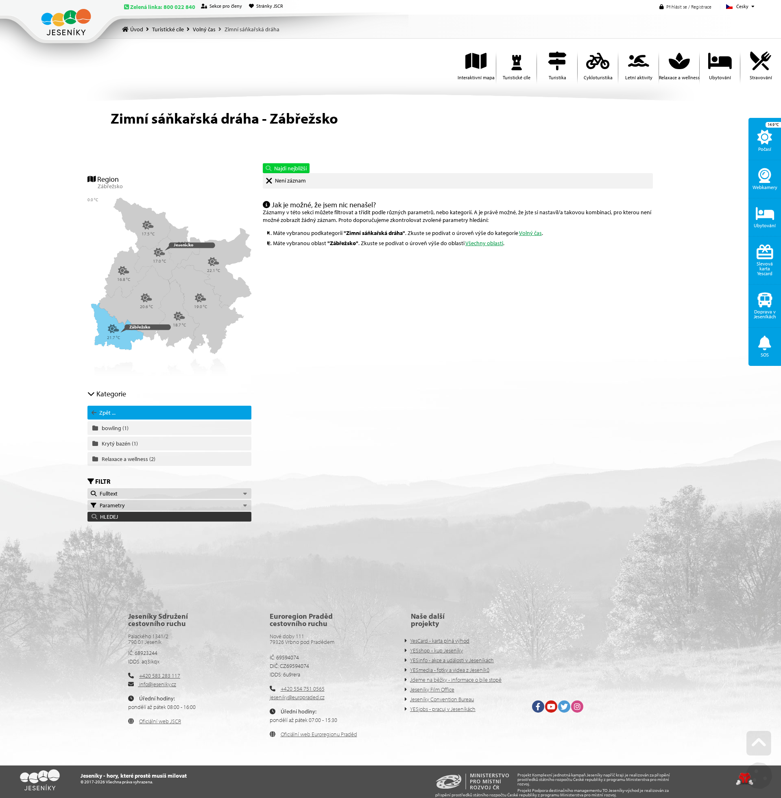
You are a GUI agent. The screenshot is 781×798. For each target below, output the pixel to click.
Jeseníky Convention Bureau (442, 699)
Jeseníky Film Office (432, 689)
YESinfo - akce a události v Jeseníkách (452, 660)
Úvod (66, 22)
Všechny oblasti (484, 243)
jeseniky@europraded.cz (297, 697)
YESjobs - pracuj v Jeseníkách (443, 709)
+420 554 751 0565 (303, 688)
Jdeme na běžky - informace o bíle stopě (456, 679)
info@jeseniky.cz (157, 684)
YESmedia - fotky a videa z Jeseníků (449, 670)
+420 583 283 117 (159, 675)
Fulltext (107, 493)
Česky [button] (742, 6)
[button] (685, 7)
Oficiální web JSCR (160, 721)
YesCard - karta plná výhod (439, 640)
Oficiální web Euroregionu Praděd (319, 734)
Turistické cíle (168, 29)
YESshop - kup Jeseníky (436, 650)
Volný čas (204, 29)
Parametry (111, 505)
